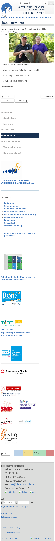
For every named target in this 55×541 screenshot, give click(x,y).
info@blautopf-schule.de (22, 484)
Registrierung (7, 506)
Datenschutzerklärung (10, 527)
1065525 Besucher (9, 538)
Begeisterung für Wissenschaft (15, 332)
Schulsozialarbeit (11, 141)
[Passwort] (16, 503)
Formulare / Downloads (15, 209)
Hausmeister (46, 17)
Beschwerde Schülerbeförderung (20, 214)
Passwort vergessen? (22, 506)
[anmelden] (31, 502)
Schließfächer (10, 223)
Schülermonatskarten (14, 211)
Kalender (7, 112)
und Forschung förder (11, 335)
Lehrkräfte (8, 124)
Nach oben (47, 97)
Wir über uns (32, 17)
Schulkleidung (11, 206)
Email (8, 101)
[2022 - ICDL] (11, 353)
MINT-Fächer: (7, 330)
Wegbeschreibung (12, 147)
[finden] (45, 3)
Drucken (21, 101)
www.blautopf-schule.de (12, 17)
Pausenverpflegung (13, 217)
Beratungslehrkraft (12, 153)
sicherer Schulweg (13, 226)
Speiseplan (9, 220)
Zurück (6, 97)
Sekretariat (8, 130)
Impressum (6, 513)
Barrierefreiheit (13, 532)
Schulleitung (9, 118)
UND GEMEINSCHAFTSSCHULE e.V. (17, 183)
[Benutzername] (2, 503)
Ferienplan (9, 203)
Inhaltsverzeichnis (9, 517)
